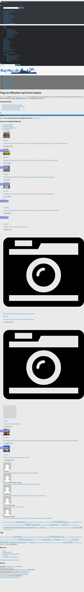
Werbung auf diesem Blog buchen (9, 577)
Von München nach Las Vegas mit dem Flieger (16, 457)
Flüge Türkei (10, 37)
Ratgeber (5, 54)
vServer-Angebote (5, 544)
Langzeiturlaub (4, 575)
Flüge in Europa (11, 34)
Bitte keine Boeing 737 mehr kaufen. (13, 507)
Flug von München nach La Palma (12, 105)
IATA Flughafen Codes (9, 23)
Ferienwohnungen (8, 49)
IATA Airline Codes (8, 22)
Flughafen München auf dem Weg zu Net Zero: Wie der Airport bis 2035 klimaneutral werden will (30, 160)
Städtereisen (6, 43)
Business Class (43, 522)
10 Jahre (10, 522)
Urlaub (75, 527)
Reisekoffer (10, 60)
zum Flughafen (36, 118)
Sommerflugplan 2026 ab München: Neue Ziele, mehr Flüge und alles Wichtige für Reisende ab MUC (31, 210)
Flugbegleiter (75, 522)
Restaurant (23, 527)
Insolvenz (18, 524)
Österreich (11, 529)
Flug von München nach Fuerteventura (14, 106)
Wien (4, 529)
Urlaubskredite (9, 568)
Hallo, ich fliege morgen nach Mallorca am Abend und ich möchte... (21, 484)
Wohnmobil (6, 48)
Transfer (63, 527)
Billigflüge (6, 40)
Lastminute (6, 45)
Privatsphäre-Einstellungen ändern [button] (10, 560)
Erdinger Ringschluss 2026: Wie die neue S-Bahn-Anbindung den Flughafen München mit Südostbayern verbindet (35, 143)
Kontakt (5, 555)
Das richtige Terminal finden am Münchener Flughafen (18, 319)
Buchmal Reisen (37, 522)
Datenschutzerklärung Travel (11, 554)
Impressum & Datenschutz (10, 557)
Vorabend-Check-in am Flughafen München (15, 227)
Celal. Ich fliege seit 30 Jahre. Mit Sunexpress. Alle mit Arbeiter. (20, 473)
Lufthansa (53, 525)
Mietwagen (6, 46)
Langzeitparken (11, 52)
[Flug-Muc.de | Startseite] (4, 2)
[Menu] (0, 5)
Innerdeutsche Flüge (12, 32)
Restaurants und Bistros (13, 56)
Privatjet (6, 527)
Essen (65, 522)
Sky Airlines (38, 527)
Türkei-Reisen (68, 527)
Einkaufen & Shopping (13, 59)
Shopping (31, 527)
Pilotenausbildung (75, 524)
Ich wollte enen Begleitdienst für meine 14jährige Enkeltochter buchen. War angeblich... (27, 518)
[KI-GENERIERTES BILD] (6, 154)
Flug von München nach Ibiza (11, 108)
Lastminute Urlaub (12, 566)
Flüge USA (9, 35)
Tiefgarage (52, 527)
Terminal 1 (6, 12)
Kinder (28, 524)
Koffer (41, 524)
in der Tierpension (23, 572)
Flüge (4, 28)
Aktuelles (6, 140)
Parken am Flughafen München (12, 423)
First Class (70, 522)
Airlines (5, 38)
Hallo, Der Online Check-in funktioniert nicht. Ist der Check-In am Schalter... (24, 495)
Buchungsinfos (7, 552)
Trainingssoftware (57, 527)
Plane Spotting (7, 20)
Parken (5, 51)
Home (5, 26)
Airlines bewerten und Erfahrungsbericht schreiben (14, 574)
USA (80, 527)
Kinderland (36, 525)
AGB (4, 551)
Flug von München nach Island (11, 109)
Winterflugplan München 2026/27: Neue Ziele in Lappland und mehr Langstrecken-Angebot (29, 177)
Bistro (32, 522)
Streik (42, 527)
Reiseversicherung (12, 57)
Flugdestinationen (12, 31)
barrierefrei (20, 522)
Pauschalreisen (7, 42)
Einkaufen (58, 521)
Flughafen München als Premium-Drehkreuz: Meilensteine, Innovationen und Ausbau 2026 (28, 194)
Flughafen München (8, 11)
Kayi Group (22, 524)
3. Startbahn (5, 522)
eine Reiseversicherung (21, 569)
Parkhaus (70, 524)
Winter (7, 529)
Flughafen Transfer (8, 17)
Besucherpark (7, 18)
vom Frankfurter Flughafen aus (21, 571)
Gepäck (8, 524)
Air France (14, 522)
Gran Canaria (3, 97)
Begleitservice (28, 522)
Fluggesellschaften (8, 15)
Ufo (72, 527)
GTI (11, 524)
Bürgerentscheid (49, 522)
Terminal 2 (6, 14)
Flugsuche (9, 29)
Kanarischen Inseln (21, 97)
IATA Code (14, 524)
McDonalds (59, 524)
